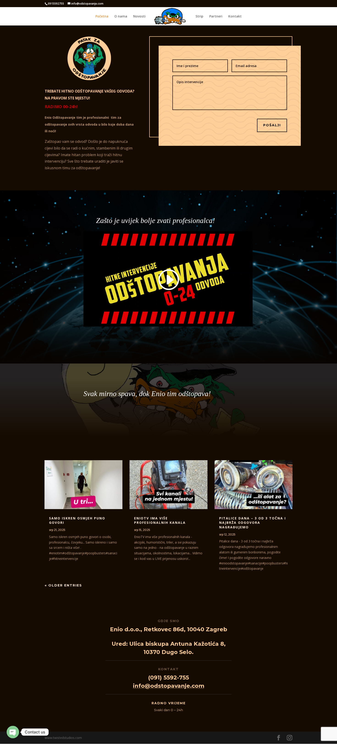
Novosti (139, 16)
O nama (120, 16)
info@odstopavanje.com (168, 685)
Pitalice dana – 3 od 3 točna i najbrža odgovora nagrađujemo (252, 522)
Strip (199, 16)
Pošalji (272, 125)
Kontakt (235, 16)
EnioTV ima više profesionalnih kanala (160, 520)
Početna (101, 16)
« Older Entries (63, 585)
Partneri (215, 16)
